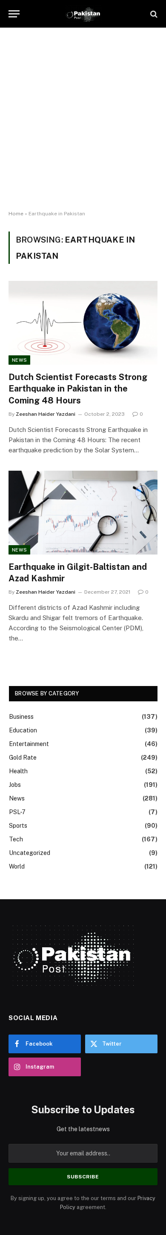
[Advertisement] (83, 119)
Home (16, 214)
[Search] (153, 13)
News (19, 360)
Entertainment (29, 743)
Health (18, 771)
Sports (18, 825)
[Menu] (14, 13)
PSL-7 (17, 812)
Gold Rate (23, 757)
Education (23, 730)
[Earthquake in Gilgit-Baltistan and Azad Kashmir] (83, 513)
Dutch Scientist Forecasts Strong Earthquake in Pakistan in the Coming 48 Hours (78, 388)
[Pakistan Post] (82, 14)
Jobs (15, 784)
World (17, 866)
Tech (16, 839)
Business (21, 716)
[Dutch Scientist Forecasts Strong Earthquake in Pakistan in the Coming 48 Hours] (83, 323)
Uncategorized (29, 852)
